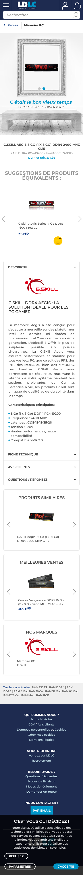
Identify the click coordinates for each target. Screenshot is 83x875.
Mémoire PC (34, 25)
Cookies (60, 729)
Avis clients (46, 724)
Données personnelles (33, 729)
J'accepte (66, 867)
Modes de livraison (41, 781)
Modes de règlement (41, 786)
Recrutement (41, 760)
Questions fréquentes (41, 776)
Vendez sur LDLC (41, 755)
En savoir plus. (56, 847)
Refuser (16, 856)
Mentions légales (41, 739)
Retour (13, 25)
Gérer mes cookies (41, 734)
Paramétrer (20, 867)
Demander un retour (41, 791)
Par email (41, 811)
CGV (32, 724)
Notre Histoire (41, 719)
